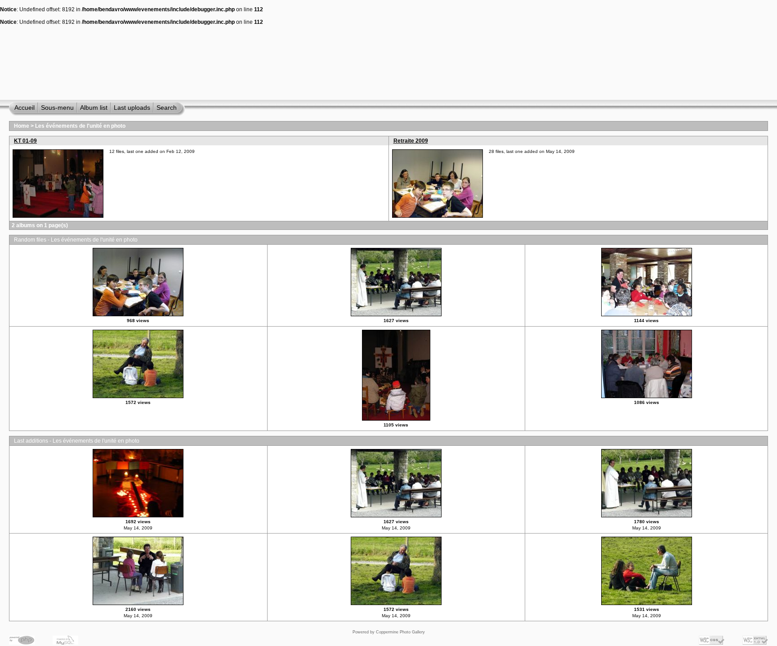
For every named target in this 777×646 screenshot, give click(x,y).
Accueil (24, 107)
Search (166, 107)
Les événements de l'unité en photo (80, 126)
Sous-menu (57, 107)
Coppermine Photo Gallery (400, 632)
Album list (93, 107)
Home (21, 126)
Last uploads (132, 107)
